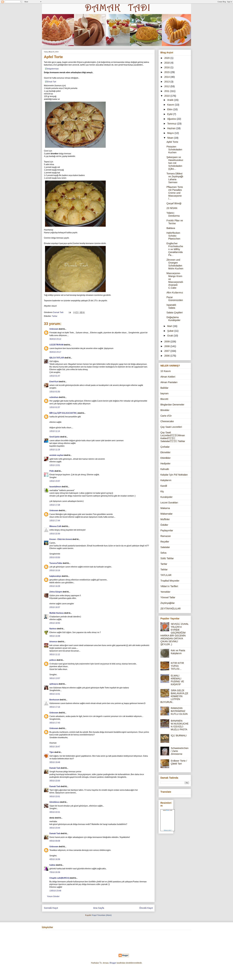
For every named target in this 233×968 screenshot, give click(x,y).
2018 (167, 62)
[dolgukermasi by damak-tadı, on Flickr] (52, 69)
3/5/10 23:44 (54, 828)
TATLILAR (165, 575)
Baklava (170, 228)
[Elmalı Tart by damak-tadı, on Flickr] (50, 82)
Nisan (170, 137)
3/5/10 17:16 (54, 707)
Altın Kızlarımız (174, 292)
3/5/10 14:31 (54, 694)
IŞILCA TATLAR (56, 358)
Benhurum (54, 700)
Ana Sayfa (98, 908)
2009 (167, 341)
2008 (167, 346)
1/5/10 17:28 (54, 505)
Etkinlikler (165, 458)
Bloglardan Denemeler (172, 404)
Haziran (171, 128)
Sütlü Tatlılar (167, 558)
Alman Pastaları (169, 382)
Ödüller (164, 525)
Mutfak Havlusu (56, 613)
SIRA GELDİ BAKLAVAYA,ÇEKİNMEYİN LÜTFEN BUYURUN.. (174, 696)
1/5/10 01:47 (54, 376)
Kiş (162, 491)
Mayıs (171, 133)
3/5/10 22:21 (54, 812)
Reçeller (164, 541)
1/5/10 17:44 (54, 521)
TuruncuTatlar (55, 563)
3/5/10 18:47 (54, 747)
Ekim (170, 109)
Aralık (170, 100)
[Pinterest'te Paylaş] (83, 312)
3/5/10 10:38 (54, 636)
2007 (167, 351)
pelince (52, 660)
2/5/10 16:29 (54, 586)
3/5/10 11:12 (54, 654)
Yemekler (165, 591)
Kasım (171, 104)
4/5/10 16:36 (54, 859)
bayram (164, 393)
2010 (167, 95)
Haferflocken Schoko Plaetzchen (173, 236)
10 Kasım (165, 371)
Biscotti (164, 399)
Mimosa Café (55, 526)
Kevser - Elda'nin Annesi (60, 539)
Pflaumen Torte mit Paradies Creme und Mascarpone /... (174, 193)
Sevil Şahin (54, 437)
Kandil (163, 485)
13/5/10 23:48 (55, 891)
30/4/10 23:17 (55, 352)
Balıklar (164, 387)
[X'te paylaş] (79, 312)
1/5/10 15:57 (54, 481)
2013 (167, 81)
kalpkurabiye (55, 576)
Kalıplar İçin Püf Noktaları (174, 474)
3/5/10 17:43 (54, 723)
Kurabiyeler (166, 497)
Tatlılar (164, 569)
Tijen (51, 752)
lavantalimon (55, 487)
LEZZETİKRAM (56, 345)
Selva (163, 552)
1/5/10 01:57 (54, 407)
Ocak (170, 335)
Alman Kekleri (167, 376)
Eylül (170, 114)
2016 (167, 67)
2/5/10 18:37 (54, 607)
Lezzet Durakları (169, 502)
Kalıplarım (165, 480)
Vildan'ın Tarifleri (169, 586)
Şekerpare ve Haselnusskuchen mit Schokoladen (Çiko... (174, 163)
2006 (167, 355)
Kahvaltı (164, 469)
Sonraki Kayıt (51, 908)
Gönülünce (54, 802)
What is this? (167, 830)
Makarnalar (166, 513)
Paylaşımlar (166, 530)
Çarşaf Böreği (173, 203)
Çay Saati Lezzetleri (171, 427)
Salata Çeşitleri (174, 312)
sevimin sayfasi (56, 455)
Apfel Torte (172, 142)
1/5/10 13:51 (54, 465)
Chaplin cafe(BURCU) (59, 878)
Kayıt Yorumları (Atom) (102, 915)
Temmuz (172, 123)
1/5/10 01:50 (54, 392)
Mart (170, 326)
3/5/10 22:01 (54, 796)
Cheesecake (167, 421)
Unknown (53, 329)
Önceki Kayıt (146, 908)
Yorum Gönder (53, 896)
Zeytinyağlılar (167, 603)
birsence (53, 642)
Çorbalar (165, 446)
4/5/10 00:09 (54, 841)
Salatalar (165, 547)
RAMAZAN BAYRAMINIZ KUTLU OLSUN (179, 711)
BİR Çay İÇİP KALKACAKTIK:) (63, 413)
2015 (167, 72)
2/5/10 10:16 (54, 570)
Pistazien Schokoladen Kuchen (174, 149)
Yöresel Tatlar (167, 597)
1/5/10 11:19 (54, 450)
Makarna (165, 508)
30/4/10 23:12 (55, 339)
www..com (167, 810)
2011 (167, 91)
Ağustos (172, 119)
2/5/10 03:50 (54, 557)
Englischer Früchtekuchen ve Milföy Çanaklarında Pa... (174, 249)
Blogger (113, 963)
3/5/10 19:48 (54, 762)
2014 (167, 77)
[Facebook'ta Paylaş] (81, 312)
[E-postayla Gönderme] (69, 312)
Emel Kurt (53, 382)
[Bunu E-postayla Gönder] (74, 312)
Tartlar (54, 316)
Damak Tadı (54, 768)
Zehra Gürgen (55, 592)
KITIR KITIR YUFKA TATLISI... (177, 666)
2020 (167, 58)
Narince (53, 629)
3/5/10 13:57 (54, 678)
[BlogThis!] (76, 312)
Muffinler (165, 519)
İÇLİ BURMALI (179, 735)
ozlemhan (53, 397)
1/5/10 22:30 (54, 534)
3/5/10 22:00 (54, 781)
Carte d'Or (166, 415)
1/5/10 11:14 (54, 431)
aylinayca (53, 684)
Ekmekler (165, 452)
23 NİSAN (171, 208)
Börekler (164, 410)
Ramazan (165, 536)
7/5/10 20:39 (54, 872)
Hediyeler (165, 463)
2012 (167, 86)
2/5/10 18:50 (54, 623)
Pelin (51, 471)
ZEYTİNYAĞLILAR (170, 608)
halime (52, 865)
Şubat (170, 330)
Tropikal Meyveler (169, 580)
